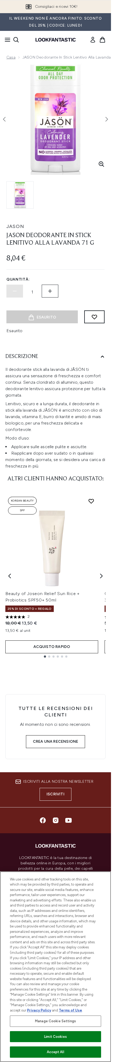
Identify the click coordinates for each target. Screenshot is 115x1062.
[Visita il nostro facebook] (42, 820)
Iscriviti (55, 794)
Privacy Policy (39, 1010)
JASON (15, 226)
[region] (55, 966)
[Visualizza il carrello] (102, 39)
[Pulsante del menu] (6, 39)
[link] (93, 39)
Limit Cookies (55, 1037)
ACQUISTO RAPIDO (51, 646)
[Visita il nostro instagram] (55, 820)
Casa (11, 57)
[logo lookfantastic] (56, 39)
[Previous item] (9, 576)
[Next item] (101, 576)
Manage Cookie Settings (55, 1021)
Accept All (55, 1052)
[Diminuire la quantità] (14, 291)
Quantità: (18, 279)
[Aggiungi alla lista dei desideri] (94, 316)
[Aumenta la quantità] (50, 291)
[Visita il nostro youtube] (68, 820)
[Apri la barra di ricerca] (16, 39)
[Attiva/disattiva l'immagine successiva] (106, 119)
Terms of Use (70, 1010)
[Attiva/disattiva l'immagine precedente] (4, 119)
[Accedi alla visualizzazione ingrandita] (101, 164)
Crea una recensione (55, 741)
